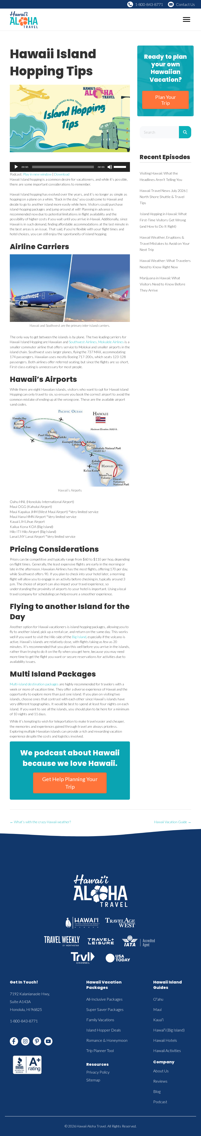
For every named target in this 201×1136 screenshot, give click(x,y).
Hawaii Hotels (165, 1040)
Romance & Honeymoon (106, 1040)
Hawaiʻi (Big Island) (169, 1030)
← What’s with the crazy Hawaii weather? (40, 822)
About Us (161, 1070)
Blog (157, 1091)
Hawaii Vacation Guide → (172, 822)
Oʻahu (158, 999)
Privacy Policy (98, 1072)
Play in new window (37, 174)
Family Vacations (100, 1019)
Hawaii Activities (167, 1050)
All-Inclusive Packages (104, 999)
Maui (157, 1009)
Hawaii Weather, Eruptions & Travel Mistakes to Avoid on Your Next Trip (165, 243)
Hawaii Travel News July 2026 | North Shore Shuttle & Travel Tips (164, 196)
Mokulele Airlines (111, 342)
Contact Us (185, 4)
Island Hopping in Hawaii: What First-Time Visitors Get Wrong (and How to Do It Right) (163, 220)
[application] (70, 167)
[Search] (185, 132)
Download (61, 174)
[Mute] (109, 166)
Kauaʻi (158, 1019)
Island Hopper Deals (103, 1030)
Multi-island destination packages (34, 684)
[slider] (120, 166)
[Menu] (186, 19)
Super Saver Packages (105, 1009)
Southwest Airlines (83, 342)
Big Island (78, 637)
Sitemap (93, 1079)
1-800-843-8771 (149, 4)
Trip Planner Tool (100, 1050)
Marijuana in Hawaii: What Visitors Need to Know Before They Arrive (162, 284)
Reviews (160, 1081)
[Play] (16, 166)
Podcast (160, 1101)
